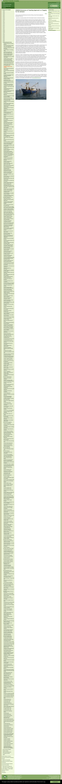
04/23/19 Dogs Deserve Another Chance (8, 319)
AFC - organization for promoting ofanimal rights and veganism (54, 4)
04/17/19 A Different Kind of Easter (8, 321)
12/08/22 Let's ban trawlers (8, 157)
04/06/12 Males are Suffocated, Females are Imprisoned (9, 493)
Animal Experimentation (7, 749)
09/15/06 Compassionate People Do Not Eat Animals (8, 632)
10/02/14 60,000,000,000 (8, 444)
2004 (4, 37)
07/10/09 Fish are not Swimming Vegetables (7, 565)
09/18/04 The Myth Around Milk (9, 693)
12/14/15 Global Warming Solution (8, 409)
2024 (4, 12)
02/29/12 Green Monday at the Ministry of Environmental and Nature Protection (9, 498)
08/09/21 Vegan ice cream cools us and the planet (8, 217)
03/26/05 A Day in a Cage (8, 681)
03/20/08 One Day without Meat (9, 602)
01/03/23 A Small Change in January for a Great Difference (9, 154)
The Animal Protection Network (7, 763)
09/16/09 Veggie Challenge (8, 561)
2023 (4, 13)
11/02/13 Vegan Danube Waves (8, 458)
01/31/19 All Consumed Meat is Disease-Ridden (9, 323)
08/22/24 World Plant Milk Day (9, 61)
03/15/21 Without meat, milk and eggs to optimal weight (8, 245)
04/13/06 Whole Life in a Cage (9, 641)
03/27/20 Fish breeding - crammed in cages (8, 298)
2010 (4, 29)
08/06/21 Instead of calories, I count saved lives (8, 219)
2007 (4, 33)
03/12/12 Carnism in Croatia (8, 495)
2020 (4, 17)
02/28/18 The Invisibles (7, 350)
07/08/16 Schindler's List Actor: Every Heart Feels (9, 399)
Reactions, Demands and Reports (8, 757)
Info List (3, 771)
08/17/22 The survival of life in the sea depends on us (9, 166)
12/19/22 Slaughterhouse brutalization (8, 156)
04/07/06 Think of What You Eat (9, 642)
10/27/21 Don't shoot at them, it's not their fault (8, 205)
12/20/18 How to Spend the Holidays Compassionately (8, 325)
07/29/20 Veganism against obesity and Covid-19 (8, 277)
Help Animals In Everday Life (7, 766)
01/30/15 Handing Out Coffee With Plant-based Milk (8, 433)
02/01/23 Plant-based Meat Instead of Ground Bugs (8, 143)
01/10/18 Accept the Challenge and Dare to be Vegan (9, 354)
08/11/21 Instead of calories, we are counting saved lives (9, 215)
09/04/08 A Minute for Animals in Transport (9, 589)
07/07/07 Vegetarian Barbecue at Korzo (9, 619)
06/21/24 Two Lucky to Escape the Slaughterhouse (9, 65)
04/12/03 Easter (6, 713)
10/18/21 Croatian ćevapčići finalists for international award (9, 209)
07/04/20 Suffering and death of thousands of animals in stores (9, 283)
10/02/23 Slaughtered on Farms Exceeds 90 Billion (9, 96)
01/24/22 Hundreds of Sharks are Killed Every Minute (8, 196)
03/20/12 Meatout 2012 (7, 494)
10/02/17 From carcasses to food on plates (8, 367)
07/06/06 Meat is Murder (8, 638)
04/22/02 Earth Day (7, 723)
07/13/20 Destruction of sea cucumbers (8, 281)
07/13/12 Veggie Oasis (7, 487)
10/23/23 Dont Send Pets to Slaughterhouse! (8, 89)
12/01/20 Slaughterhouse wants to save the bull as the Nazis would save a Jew (9, 258)
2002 (4, 39)
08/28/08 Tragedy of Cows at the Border (8, 592)
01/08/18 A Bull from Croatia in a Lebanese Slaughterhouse (9, 356)
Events (3, 758)
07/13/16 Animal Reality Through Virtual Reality (8, 397)
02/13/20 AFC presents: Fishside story (7, 311)
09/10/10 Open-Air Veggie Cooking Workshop (8, 527)
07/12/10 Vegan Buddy (7, 536)
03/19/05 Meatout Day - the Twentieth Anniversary (8, 683)
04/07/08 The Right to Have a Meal (8, 600)
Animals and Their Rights (7, 4)
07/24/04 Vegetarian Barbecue (9, 694)
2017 (4, 21)
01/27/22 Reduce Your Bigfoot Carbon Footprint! (9, 193)
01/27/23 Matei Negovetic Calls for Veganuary (9, 145)
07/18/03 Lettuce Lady (7, 708)
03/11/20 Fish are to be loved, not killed (8, 305)
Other (4, 754)
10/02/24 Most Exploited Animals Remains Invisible (8, 60)
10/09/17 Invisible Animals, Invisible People (8, 363)
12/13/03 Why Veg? (7, 701)
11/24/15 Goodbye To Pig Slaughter (8, 412)
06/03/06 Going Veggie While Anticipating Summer (8, 640)
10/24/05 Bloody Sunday (8, 664)
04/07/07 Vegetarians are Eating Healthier (8, 623)
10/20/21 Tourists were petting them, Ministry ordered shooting (9, 207)
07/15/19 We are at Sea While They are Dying (9, 315)
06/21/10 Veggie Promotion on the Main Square (9, 538)
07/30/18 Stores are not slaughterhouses (7, 337)
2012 (4, 27)
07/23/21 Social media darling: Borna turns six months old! (9, 223)
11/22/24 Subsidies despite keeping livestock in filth (8, 54)
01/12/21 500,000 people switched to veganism (8, 256)
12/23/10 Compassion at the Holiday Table (8, 519)
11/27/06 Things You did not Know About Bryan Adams (8, 630)
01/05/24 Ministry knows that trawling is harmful (8, 78)
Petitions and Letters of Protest (7, 761)
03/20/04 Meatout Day (7, 699)
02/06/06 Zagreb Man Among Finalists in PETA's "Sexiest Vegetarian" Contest (8, 653)
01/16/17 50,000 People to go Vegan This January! (9, 385)
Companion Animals (6, 753)
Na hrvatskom (58, 2)
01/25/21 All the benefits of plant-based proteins (8, 251)
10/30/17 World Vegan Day (8, 359)
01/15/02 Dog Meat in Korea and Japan (8, 737)
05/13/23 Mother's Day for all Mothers (8, 114)
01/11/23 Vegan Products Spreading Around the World (8, 152)
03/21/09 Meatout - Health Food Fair (9, 578)
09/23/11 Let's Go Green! (8, 509)
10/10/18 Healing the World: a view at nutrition (9, 329)
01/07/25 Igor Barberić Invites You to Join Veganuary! (8, 46)
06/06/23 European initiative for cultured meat (9, 106)
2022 (4, 14)
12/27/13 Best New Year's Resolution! (8, 452)
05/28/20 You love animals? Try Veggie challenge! (9, 292)
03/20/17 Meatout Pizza (8, 376)
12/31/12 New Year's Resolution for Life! (7, 473)
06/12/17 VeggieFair (7, 371)
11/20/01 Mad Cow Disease (8, 743)
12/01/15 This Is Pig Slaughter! (9, 410)
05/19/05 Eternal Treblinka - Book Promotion (8, 677)
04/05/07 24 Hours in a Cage (8, 625)
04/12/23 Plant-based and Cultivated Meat (8, 125)
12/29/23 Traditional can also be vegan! (8, 82)
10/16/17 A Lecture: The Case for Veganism (8, 361)
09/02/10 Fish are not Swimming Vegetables (7, 529)
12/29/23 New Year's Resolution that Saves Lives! (8, 80)
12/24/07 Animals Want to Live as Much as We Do (9, 607)
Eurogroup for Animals (17, 779)
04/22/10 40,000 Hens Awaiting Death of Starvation (9, 543)
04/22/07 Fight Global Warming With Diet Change (9, 621)
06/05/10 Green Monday (8, 539)
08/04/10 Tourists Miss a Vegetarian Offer (8, 533)
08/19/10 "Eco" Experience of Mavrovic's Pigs (8, 531)
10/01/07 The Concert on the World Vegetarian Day (8, 613)
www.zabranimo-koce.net (36, 77)
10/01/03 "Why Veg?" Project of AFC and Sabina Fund (9, 707)
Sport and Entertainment (7, 752)
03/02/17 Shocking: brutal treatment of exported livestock (9, 380)
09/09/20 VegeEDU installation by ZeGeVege (9, 271)
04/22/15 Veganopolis (7, 423)
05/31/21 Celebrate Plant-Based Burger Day (8, 233)
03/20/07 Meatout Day (7, 626)
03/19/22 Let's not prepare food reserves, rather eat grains (9, 189)
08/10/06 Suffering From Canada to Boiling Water (8, 636)
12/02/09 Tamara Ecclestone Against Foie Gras (8, 554)
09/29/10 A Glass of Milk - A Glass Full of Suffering (8, 525)
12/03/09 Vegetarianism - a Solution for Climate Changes (8, 551)
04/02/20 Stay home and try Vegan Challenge (8, 296)
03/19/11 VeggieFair (7, 517)
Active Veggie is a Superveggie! (7, 768)
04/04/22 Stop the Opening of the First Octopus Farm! (8, 183)
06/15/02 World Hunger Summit (9, 720)
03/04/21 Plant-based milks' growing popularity (8, 247)
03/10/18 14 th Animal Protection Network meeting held (8, 348)
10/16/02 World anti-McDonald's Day (7, 717)
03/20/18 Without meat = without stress (8, 346)
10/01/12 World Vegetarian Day (9, 479)
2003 (4, 38)
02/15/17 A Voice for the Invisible (7, 383)
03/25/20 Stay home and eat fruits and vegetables (8, 300)
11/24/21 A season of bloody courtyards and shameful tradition (8, 202)
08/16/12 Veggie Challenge (8, 484)
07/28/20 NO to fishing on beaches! (8, 279)
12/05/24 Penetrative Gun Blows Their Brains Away (8, 52)
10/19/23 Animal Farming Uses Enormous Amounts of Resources (9, 91)
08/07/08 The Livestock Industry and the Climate (9, 595)
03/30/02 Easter (6, 726)
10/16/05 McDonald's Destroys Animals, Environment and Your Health (9, 670)
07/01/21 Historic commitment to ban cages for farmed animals (9, 229)
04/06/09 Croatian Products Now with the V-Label (8, 576)
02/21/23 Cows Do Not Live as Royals (9, 140)
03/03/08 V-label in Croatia (8, 603)
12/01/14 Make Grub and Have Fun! (9, 441)
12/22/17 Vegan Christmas (8, 358)
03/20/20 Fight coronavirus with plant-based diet (9, 302)
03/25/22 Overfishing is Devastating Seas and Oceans (9, 185)
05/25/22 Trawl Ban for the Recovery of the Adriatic (8, 172)
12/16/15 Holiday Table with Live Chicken (8, 406)
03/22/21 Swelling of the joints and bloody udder (9, 243)
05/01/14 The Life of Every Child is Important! (8, 446)
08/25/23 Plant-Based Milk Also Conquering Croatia (9, 99)
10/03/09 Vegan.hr (7, 557)
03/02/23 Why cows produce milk (8, 138)
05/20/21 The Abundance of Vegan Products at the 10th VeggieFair (8, 236)
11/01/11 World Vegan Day (8, 506)
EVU (12, 779)
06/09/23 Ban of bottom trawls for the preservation (9, 104)
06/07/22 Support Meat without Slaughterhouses (9, 168)
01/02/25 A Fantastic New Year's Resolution (9, 48)
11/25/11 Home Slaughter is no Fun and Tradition (9, 502)
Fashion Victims (5, 750)
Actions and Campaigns (6, 9)
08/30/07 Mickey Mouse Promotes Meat (8, 615)
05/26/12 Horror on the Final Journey (8, 491)
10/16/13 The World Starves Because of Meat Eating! (8, 460)
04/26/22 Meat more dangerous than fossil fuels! (9, 176)
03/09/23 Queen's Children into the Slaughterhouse (9, 136)
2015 (4, 23)
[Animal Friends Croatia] (10, 1)
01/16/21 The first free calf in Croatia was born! (8, 253)
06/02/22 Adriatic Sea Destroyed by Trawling (7, 170)
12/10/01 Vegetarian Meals (8, 741)
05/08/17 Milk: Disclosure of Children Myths (8, 373)
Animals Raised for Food (7, 42)
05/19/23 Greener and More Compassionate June (8, 112)
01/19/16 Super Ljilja (7, 402)
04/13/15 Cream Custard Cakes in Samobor (9, 425)
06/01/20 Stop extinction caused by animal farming (8, 290)
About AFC (4, 762)
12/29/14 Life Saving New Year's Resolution (8, 435)
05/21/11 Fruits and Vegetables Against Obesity (9, 513)
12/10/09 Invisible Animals (8, 549)
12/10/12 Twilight (6, 476)
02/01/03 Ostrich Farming (8, 715)
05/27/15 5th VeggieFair (8, 422)
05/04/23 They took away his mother (8, 116)
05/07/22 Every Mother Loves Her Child (8, 174)
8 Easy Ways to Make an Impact (7, 767)
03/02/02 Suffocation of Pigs (8, 728)
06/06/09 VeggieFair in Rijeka (9, 567)
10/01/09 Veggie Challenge (8, 560)
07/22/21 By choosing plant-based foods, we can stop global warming (8, 226)
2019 (4, 18)
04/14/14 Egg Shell (7, 447)
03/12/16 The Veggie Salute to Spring (9, 401)
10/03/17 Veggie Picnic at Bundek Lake (8, 365)
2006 (4, 34)
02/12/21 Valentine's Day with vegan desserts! (8, 249)
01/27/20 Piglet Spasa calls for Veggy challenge (9, 313)
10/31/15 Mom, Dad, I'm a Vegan (8, 414)
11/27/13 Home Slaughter (8, 454)
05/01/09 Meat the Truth (8, 570)
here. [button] (44, 781)
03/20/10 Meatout (7, 547)
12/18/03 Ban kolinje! (7, 700)
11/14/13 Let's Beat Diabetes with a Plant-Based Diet (8, 456)
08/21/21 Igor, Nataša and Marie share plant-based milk (8, 213)
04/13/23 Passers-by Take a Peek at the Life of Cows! (8, 123)
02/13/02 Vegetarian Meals (8, 729)
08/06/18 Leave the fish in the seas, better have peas (8, 335)
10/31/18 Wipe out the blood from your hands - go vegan (8, 327)
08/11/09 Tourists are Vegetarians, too (7, 563)
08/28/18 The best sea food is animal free (8, 331)
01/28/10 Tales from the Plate (8, 548)
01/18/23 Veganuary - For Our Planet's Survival (9, 150)
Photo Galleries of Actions (6, 756)
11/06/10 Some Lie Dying (8, 521)
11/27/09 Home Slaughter (8, 555)
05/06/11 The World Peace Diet (9, 515)
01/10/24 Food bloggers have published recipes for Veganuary (8, 75)
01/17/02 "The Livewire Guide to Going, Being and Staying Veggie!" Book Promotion (9, 734)
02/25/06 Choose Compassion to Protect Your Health (9, 649)
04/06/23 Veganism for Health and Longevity (9, 127)
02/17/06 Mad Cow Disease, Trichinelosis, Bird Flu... (8, 651)
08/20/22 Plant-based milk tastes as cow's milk (8, 164)
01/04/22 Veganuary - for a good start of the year (8, 198)
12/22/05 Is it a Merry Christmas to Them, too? (9, 656)
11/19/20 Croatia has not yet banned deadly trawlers (8, 261)
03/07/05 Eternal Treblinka (8, 684)
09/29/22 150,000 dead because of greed (7, 162)
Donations (4, 772)
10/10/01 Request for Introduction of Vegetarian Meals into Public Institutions (8, 747)
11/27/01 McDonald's (7, 742)
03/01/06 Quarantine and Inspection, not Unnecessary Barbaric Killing (8, 646)
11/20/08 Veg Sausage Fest (8, 583)
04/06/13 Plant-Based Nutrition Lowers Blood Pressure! (9, 466)
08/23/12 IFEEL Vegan (7, 483)
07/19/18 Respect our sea (8, 339)
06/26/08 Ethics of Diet (7, 596)
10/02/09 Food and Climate (8, 559)
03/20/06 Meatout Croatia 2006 (9, 644)
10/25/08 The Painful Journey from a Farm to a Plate (8, 585)
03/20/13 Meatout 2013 (7, 469)
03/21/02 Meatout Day (7, 727)
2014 (4, 24)
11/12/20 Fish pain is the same (9, 262)
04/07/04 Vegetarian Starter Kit (9, 695)
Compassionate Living (6, 6)
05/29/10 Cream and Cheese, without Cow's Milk (9, 541)
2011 (4, 28)
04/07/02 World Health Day (8, 724)
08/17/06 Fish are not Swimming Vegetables (7, 634)
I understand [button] (55, 781)
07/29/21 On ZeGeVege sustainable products (8, 221)
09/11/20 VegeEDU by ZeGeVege (7, 268)
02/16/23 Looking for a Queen (9, 141)
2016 (4, 22)
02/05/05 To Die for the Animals (9, 685)
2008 (4, 32)
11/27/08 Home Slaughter (8, 582)
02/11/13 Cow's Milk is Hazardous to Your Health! (8, 471)
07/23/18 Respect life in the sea (9, 338)
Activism (4, 7)
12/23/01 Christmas (7, 738)
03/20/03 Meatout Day (7, 714)
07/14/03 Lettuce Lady (7, 709)
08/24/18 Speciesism (7, 333)
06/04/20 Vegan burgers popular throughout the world (8, 288)
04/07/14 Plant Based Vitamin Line (9, 449)
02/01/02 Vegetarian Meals (8, 731)
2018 (4, 19)
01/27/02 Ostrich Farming (8, 732)
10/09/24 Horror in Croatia (8, 58)
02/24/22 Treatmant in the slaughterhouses (8, 191)
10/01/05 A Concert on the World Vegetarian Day (8, 673)
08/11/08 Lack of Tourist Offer (8, 593)
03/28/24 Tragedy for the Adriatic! (8, 67)
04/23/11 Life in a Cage (7, 516)
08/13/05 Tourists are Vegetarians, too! (7, 675)
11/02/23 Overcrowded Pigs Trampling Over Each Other (8, 85)
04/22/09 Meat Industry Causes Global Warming (9, 572)
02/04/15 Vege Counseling (8, 431)
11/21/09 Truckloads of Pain (8, 556)
